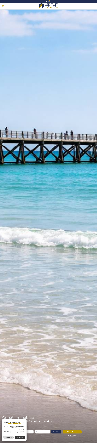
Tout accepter (20, 437)
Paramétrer (8, 437)
